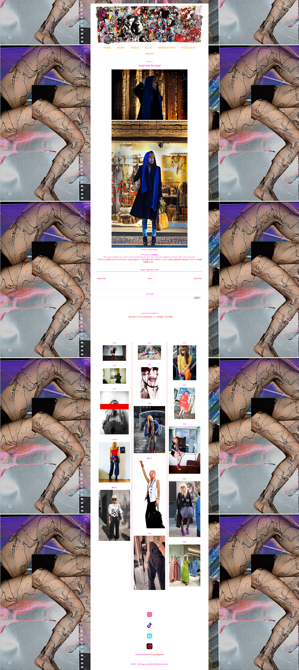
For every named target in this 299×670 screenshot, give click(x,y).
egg (147, 270)
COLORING (169, 317)
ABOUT (135, 47)
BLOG (148, 47)
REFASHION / (148, 317)
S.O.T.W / (139, 317)
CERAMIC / (161, 317)
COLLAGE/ (132, 317)
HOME (107, 47)
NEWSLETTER (167, 47)
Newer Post (101, 278)
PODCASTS (188, 47)
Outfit (157, 270)
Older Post (198, 278)
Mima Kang (153, 249)
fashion (151, 270)
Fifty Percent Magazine (155, 654)
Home (150, 278)
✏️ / (155, 317)
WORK (121, 47)
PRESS (149, 53)
